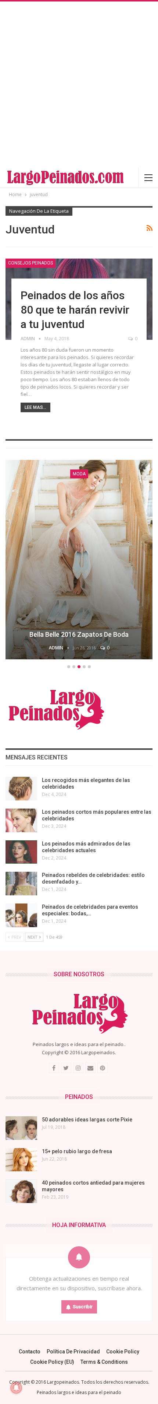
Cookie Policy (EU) (52, 1362)
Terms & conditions (104, 1362)
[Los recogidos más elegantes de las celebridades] (21, 788)
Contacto (29, 1352)
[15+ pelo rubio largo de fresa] (21, 1160)
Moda (79, 473)
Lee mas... (35, 407)
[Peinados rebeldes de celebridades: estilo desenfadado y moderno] (21, 883)
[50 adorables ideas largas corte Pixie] (21, 1128)
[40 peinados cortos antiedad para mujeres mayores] (21, 1191)
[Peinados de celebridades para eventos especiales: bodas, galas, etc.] (21, 915)
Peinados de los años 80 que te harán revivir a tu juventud (75, 310)
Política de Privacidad (73, 1352)
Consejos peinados (30, 263)
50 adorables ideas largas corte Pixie (87, 1120)
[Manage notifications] (16, 1388)
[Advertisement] (79, 84)
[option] (79, 561)
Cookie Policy (122, 1352)
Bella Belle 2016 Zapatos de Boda (79, 634)
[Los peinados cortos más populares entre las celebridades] (21, 820)
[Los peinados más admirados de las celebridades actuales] (21, 852)
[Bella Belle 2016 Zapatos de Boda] (79, 559)
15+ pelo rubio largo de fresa (77, 1151)
